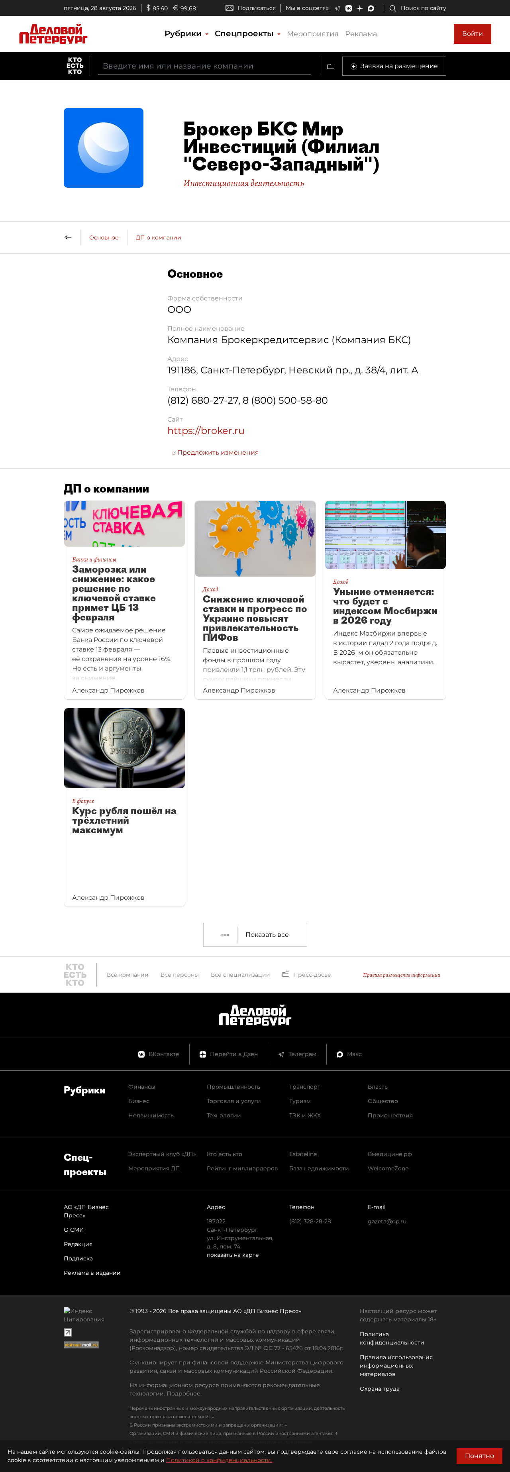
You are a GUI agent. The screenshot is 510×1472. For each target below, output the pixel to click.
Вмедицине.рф (390, 1154)
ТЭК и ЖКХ (305, 1115)
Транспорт (304, 1086)
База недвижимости (319, 1168)
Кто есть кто (224, 1154)
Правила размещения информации (401, 975)
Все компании (128, 974)
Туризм (300, 1101)
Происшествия (390, 1115)
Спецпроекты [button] (245, 33)
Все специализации (240, 974)
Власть (378, 1086)
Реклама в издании (92, 1272)
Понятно (479, 1456)
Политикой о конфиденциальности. (219, 1460)
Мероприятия (313, 33)
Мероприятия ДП (154, 1168)
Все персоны (180, 974)
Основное (104, 237)
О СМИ (74, 1229)
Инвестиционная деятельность (243, 183)
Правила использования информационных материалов (396, 1366)
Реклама (361, 33)
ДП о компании (158, 237)
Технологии (224, 1115)
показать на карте (233, 1254)
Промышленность (233, 1086)
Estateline (303, 1154)
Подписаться (256, 8)
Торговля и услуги (234, 1101)
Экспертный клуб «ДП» (162, 1154)
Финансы (141, 1086)
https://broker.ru (206, 430)
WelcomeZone (388, 1168)
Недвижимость (151, 1115)
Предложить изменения (217, 452)
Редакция (78, 1244)
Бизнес (138, 1101)
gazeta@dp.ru (387, 1221)
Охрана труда (380, 1388)
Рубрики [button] (184, 33)
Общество (383, 1101)
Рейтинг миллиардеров (242, 1168)
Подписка (78, 1258)
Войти (472, 33)
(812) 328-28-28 (310, 1221)
